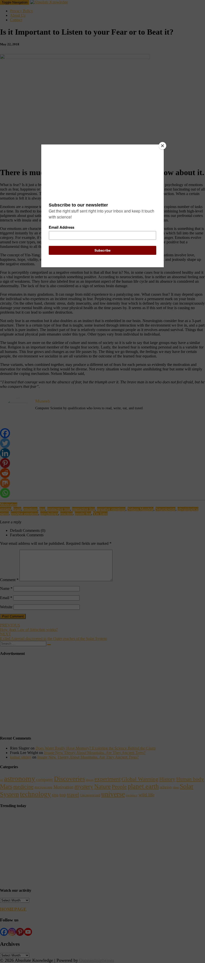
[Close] (162, 145)
